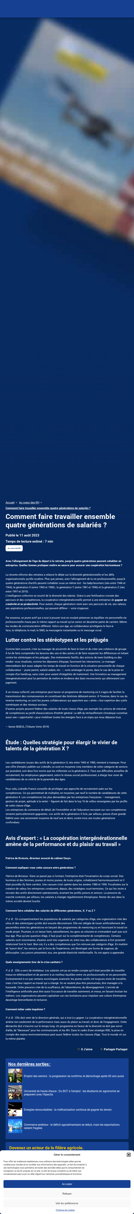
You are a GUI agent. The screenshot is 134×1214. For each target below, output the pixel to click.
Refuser (67, 1193)
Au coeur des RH (14, 548)
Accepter (67, 1184)
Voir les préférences (67, 1203)
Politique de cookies (65, 1210)
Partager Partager (116, 1049)
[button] (129, 1154)
